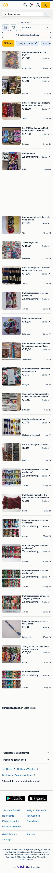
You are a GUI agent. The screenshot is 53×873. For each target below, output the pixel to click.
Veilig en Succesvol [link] (36, 810)
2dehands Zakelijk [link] (11, 810)
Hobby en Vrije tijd (25, 43)
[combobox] (23, 14)
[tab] (5, 28)
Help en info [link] (8, 815)
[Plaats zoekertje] (45, 5)
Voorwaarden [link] (33, 815)
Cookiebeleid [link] (33, 821)
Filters (10, 43)
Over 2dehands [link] (9, 834)
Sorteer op (24, 23)
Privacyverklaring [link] (10, 821)
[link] (6, 5)
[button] (31, 5)
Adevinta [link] (31, 834)
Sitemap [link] (6, 839)
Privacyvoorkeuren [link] (11, 826)
